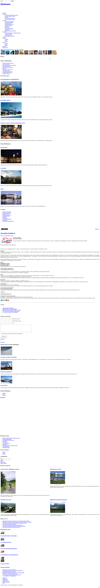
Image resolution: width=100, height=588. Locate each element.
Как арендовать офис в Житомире (9, 524)
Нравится (97, 228)
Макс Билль (5, 444)
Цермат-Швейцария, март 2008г (9, 571)
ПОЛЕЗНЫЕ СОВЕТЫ (5, 100)
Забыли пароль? (3, 463)
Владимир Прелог (6, 447)
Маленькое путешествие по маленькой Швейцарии (13, 570)
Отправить (2, 342)
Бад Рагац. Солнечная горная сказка (10, 573)
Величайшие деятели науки (8, 440)
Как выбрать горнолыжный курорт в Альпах (12, 310)
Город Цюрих (3, 168)
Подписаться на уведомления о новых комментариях (12, 333)
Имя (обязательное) (16, 318)
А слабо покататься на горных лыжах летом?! (12, 574)
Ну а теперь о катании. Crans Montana (10, 312)
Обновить (2, 339)
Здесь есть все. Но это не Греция (9, 569)
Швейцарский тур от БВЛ (55, 469)
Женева (2, 188)
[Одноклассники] (4, 300)
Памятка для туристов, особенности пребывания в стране (13, 122)
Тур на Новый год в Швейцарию (9, 575)
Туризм (2, 235)
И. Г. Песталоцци (6, 443)
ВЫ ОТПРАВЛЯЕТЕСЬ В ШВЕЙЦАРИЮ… (10, 79)
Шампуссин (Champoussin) (6, 371)
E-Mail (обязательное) (16, 320)
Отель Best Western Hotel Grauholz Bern (9, 548)
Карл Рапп (5, 441)
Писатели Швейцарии (7, 439)
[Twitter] (3, 300)
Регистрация (2, 462)
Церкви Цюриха (4, 147)
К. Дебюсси (5, 442)
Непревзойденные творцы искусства (10, 445)
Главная (2, 49)
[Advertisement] (50, 9)
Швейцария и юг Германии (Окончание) (58, 499)
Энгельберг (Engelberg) (7, 233)
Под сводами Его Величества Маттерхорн (11, 311)
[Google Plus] (8, 300)
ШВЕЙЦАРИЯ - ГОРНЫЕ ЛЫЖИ (10, 309)
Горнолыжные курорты (9, 49)
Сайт (13, 323)
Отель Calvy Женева (5, 563)
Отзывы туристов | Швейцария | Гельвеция (10, 469)
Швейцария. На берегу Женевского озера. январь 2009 (13, 572)
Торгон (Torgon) (4, 385)
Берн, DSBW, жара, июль (6, 499)
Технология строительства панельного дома (11, 527)
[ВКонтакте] (1, 300)
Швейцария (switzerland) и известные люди (11, 438)
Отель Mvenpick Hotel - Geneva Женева (9, 535)
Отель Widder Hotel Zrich (6, 542)
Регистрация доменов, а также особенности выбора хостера (14, 523)
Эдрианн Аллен (6, 446)
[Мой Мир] (6, 300)
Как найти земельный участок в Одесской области (13, 525)
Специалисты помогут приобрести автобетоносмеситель (14, 526)
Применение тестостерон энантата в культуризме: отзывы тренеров (16, 520)
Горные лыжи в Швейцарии (8, 307)
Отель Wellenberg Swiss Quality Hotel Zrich (9, 554)
